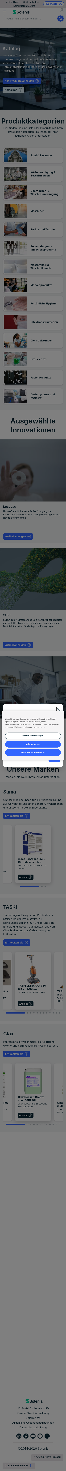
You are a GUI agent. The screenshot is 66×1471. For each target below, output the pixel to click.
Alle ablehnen (33, 744)
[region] (33, 735)
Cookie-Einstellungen (32, 736)
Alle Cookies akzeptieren (33, 752)
